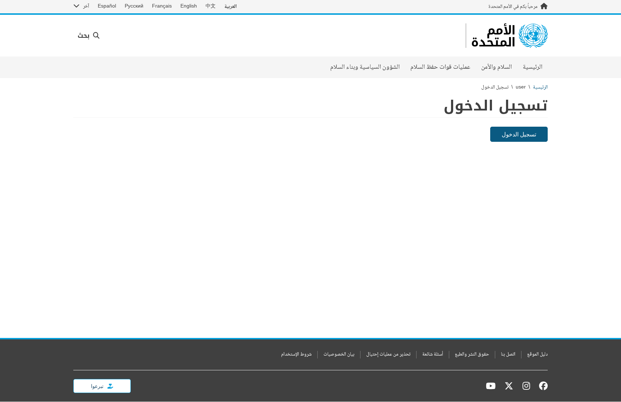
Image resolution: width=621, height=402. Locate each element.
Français (162, 6)
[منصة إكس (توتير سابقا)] (509, 385)
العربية (230, 6)
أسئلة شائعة (432, 354)
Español (107, 6)
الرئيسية (532, 67)
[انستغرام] (526, 385)
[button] (88, 36)
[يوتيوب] (490, 385)
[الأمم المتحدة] (510, 35)
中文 (211, 6)
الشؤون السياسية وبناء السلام (365, 67)
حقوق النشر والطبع (472, 354)
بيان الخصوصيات (338, 354)
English (188, 6)
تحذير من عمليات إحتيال (388, 354)
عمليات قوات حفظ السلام (440, 67)
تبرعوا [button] (98, 386)
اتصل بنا (508, 354)
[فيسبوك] (541, 385)
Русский (134, 6)
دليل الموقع (537, 354)
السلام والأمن (496, 67)
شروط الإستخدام (296, 354)
